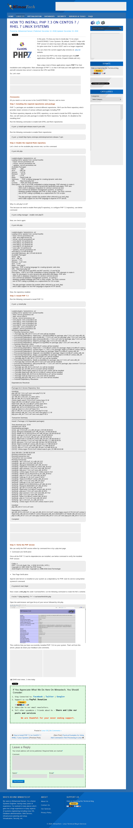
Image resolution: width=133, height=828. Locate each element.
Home (10, 16)
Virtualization (34, 16)
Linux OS (20, 16)
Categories (95, 96)
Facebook (38, 696)
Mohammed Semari (25, 31)
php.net (77, 50)
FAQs (90, 16)
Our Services (46, 809)
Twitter (50, 696)
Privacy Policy (46, 812)
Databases (49, 16)
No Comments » (55, 731)
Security (61, 16)
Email (51, 773)
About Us (44, 801)
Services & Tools (77, 16)
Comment (15, 754)
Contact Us (45, 805)
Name (14, 773)
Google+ (61, 696)
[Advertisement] (90, 6)
